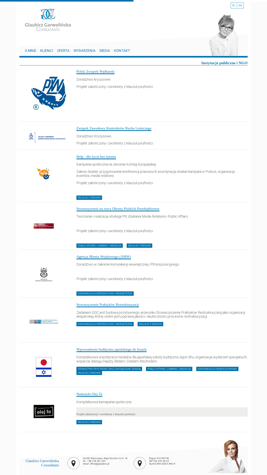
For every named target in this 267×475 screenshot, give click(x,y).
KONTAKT (122, 51)
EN (240, 5)
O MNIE (31, 51)
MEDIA (105, 51)
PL (233, 5)
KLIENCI (46, 51)
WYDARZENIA (85, 51)
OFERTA (63, 51)
